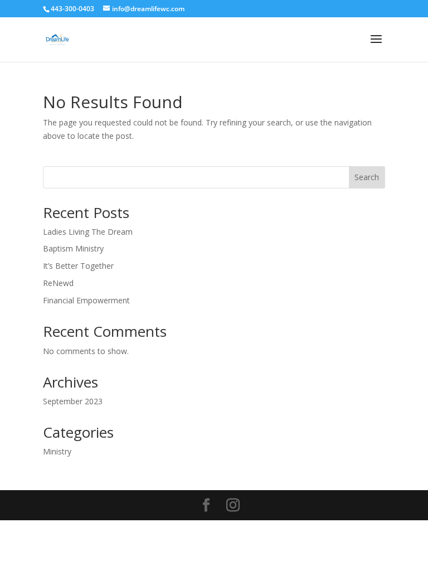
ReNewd (58, 283)
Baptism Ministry (73, 248)
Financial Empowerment (86, 300)
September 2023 (73, 401)
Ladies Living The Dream (88, 231)
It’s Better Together (78, 265)
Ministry (57, 451)
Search (366, 177)
